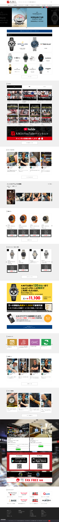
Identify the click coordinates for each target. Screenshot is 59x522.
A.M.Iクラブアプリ (43, 512)
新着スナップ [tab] (14, 186)
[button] (51, 197)
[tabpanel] (29, 17)
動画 (29, 86)
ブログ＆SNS (43, 5)
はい (49, 520)
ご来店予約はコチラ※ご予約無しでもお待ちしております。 (29, 327)
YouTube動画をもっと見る (29, 142)
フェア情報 (26, 5)
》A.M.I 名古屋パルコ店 (21, 511)
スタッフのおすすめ (49, 5)
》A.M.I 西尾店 (20, 512)
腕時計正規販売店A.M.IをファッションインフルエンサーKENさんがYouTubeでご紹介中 (18, 445)
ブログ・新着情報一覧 (29, 415)
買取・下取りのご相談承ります (34, 346)
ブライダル (38, 5)
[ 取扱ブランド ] (9, 510)
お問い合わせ (43, 511)
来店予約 (42, 510)
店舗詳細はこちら (18, 447)
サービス (32, 5)
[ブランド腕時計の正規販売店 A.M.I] (12, 2)
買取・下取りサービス (21, 346)
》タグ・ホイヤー (9, 512)
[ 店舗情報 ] (19, 510)
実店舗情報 (15, 5)
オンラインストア (21, 5)
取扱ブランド (9, 5)
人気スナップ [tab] (9, 186)
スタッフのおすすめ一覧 (29, 177)
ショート (44, 86)
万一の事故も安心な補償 (10, 346)
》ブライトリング (9, 511)
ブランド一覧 (29, 76)
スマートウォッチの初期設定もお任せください (46, 347)
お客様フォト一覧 (29, 383)
